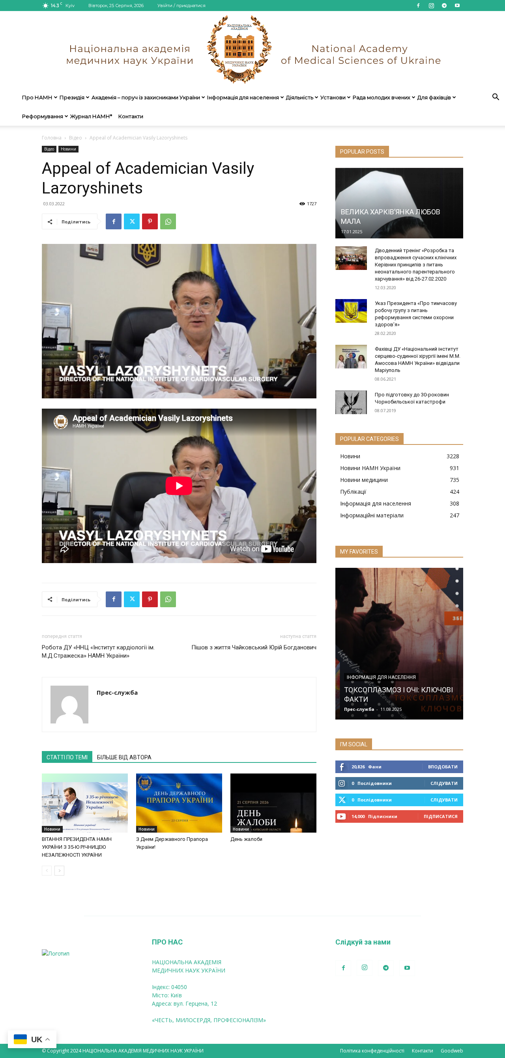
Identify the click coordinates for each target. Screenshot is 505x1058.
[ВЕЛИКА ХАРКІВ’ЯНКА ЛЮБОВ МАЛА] (399, 203)
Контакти (130, 116)
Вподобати (443, 767)
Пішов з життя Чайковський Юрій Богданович (253, 647)
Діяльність (299, 97)
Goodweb (452, 1050)
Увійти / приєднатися (181, 5)
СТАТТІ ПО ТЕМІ (67, 757)
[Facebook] (418, 5)
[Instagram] (431, 5)
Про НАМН (37, 97)
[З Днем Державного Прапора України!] (179, 803)
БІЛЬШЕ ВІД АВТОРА (124, 757)
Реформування (42, 116)
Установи (333, 97)
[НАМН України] (252, 49)
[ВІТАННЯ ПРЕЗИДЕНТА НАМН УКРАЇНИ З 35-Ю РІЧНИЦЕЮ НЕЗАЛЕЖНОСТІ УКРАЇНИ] (85, 803)
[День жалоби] (273, 803)
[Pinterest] (150, 221)
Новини (68, 149)
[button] (495, 98)
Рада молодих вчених (381, 97)
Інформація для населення (243, 97)
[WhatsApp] (168, 221)
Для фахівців (434, 97)
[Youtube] (457, 5)
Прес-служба (117, 692)
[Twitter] (132, 221)
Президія (72, 97)
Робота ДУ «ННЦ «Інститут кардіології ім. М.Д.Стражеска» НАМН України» (98, 651)
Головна (52, 137)
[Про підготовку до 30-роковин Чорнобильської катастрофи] (351, 402)
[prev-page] (47, 871)
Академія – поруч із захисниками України (146, 97)
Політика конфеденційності (372, 1050)
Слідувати (444, 783)
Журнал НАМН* (91, 116)
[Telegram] (444, 5)
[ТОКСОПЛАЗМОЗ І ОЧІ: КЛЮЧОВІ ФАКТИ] (399, 644)
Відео (75, 137)
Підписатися (441, 816)
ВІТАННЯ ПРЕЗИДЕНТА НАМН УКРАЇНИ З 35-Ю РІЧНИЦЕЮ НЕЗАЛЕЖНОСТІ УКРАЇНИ (77, 847)
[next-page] (59, 871)
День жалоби (246, 839)
